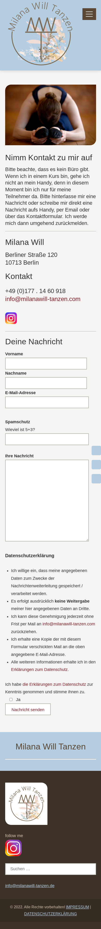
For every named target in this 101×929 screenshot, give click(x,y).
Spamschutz (17, 421)
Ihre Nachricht (19, 456)
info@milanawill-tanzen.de (29, 885)
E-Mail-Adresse (20, 392)
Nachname (16, 373)
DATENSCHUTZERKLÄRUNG (50, 914)
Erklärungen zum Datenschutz (39, 669)
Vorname (14, 354)
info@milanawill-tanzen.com (43, 298)
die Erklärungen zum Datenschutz (54, 684)
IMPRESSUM (77, 907)
